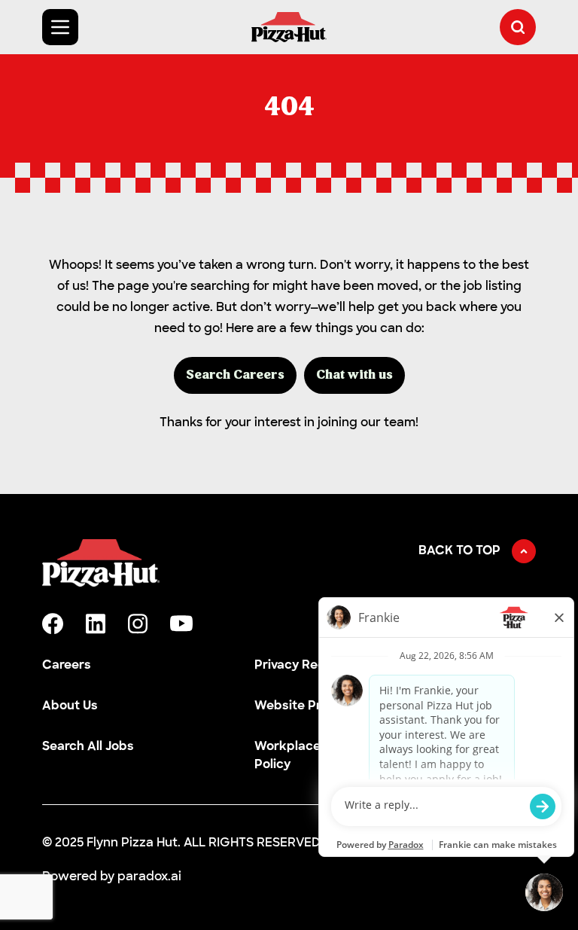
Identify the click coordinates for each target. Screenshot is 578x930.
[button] (518, 27)
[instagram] (138, 624)
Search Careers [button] (235, 375)
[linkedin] (95, 624)
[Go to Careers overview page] (289, 27)
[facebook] (52, 623)
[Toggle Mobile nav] (60, 27)
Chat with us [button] (354, 375)
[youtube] (181, 623)
